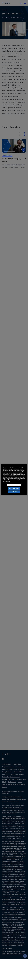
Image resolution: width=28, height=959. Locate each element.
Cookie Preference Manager (14, 485)
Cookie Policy (7, 481)
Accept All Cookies (14, 491)
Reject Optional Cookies (14, 488)
